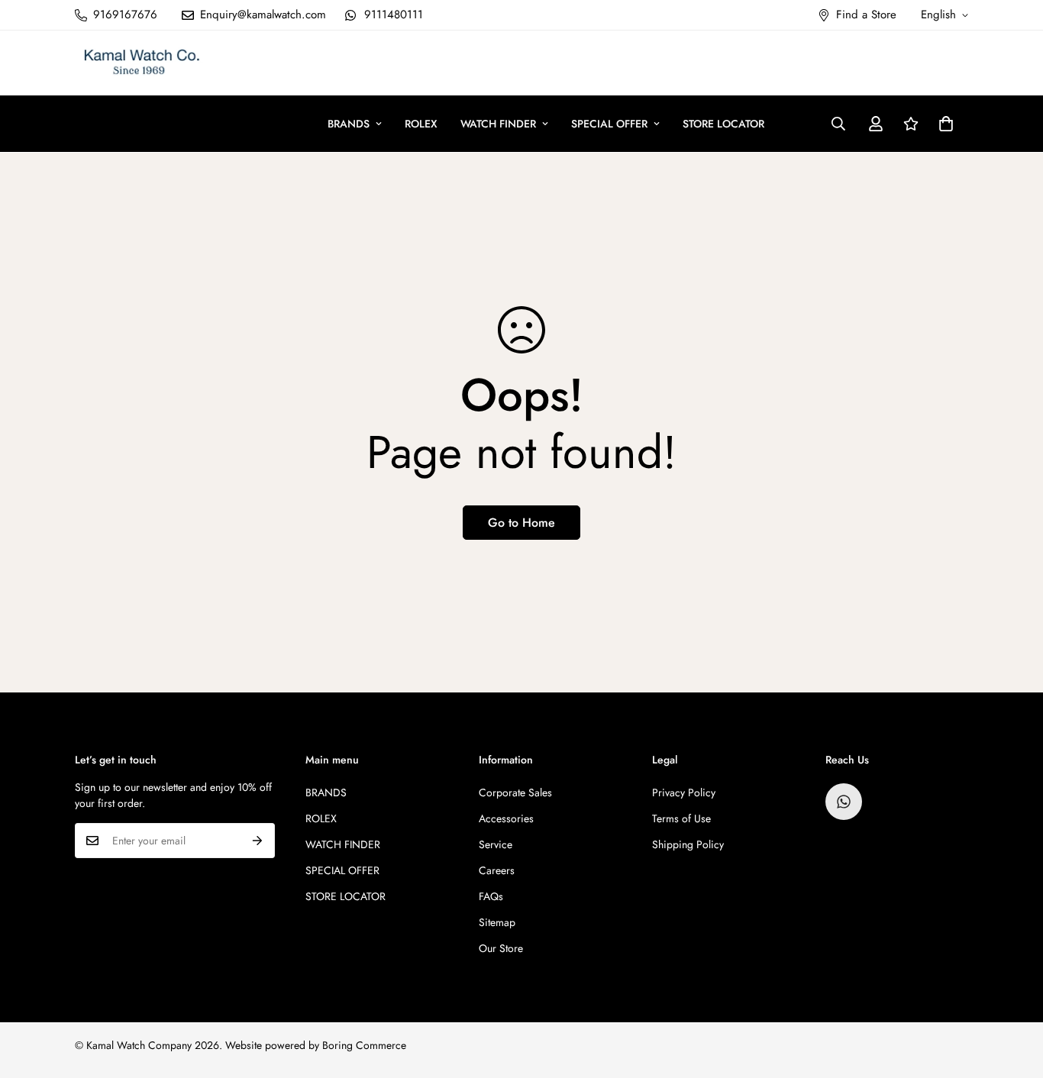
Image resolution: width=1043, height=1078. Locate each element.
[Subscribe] (258, 840)
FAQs (491, 896)
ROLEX (421, 123)
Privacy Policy (683, 792)
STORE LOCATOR (723, 123)
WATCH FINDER (498, 123)
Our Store (501, 948)
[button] (946, 123)
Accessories (506, 818)
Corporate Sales (515, 792)
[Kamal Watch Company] (141, 63)
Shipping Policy (688, 844)
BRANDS (349, 123)
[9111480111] (843, 801)
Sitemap (497, 922)
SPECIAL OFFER (609, 123)
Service (495, 844)
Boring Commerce (364, 1045)
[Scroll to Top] (1013, 994)
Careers (497, 870)
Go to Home (521, 522)
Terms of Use (681, 818)
